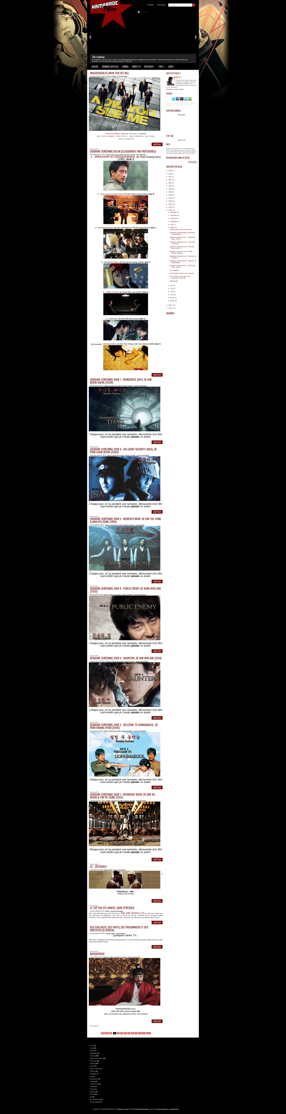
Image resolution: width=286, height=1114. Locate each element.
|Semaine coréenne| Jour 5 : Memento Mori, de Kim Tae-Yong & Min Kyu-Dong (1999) (125, 520)
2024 (170, 177)
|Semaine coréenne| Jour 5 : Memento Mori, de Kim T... (182, 247)
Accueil (95, 66)
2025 (170, 174)
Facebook (150, 5)
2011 (170, 308)
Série (110, 870)
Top (91, 1097)
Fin (148, 1033)
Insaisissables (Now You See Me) (109, 73)
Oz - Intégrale (98, 866)
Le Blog (107, 911)
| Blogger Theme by (136, 1109)
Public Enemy (112, 292)
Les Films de (94, 1084)
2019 (170, 192)
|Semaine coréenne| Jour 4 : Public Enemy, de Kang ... (181, 252)
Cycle (92, 1066)
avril (171, 291)
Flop (91, 1076)
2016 (170, 201)
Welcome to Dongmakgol (115, 157)
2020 (170, 189)
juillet (172, 227)
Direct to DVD (94, 1068)
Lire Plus (157, 144)
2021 (170, 186)
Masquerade (97, 954)
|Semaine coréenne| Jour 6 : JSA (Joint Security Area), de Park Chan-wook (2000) (123, 450)
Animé (92, 1051)
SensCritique (161, 5)
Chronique (93, 1053)
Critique (113, 76)
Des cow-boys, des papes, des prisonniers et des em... (180, 277)
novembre (173, 215)
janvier (172, 301)
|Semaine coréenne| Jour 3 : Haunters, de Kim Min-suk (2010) (126, 658)
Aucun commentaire (140, 386)
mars (172, 294)
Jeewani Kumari (174, 1109)
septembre (174, 221)
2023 (170, 180)
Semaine (132, 155)
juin (171, 285)
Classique (93, 1061)
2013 (170, 210)
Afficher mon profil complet (175, 89)
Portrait (92, 1086)
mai (171, 288)
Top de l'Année (94, 1099)
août (172, 224)
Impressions (94, 1079)
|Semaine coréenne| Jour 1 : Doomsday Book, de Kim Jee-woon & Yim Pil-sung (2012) (123, 795)
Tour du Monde (95, 1102)
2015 (170, 204)
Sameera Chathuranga (162, 1109)
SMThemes (121, 1109)
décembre (173, 212)
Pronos (92, 1089)
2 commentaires (122, 76)
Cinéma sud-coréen (117, 155)
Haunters (113, 319)
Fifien (179, 77)
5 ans (92, 1045)
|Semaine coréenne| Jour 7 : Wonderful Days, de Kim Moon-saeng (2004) (121, 381)
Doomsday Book (105, 228)
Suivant (142, 1033)
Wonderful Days (111, 262)
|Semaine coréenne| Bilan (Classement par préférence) (123, 151)
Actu (91, 1048)
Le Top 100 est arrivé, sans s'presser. (112, 908)
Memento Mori (109, 344)
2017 (170, 198)
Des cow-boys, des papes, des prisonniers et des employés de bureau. (119, 928)
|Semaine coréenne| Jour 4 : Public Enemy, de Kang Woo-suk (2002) (125, 589)
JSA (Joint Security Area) (111, 194)
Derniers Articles (110, 66)
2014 (170, 207)
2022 (170, 183)
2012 (170, 305)
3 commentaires (141, 155)
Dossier (126, 155)
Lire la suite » (94, 1026)
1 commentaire (139, 525)
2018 (170, 195)
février (172, 298)
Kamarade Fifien (107, 1109)
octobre (173, 218)
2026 (170, 171)
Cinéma (125, 66)
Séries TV (136, 66)
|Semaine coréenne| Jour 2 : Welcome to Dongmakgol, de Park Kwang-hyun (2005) (124, 726)
